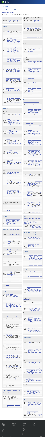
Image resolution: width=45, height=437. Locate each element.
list (9, 130)
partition (34, 72)
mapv (29, 89)
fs (30, 208)
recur (25, 222)
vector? (14, 124)
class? (34, 345)
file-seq (30, 53)
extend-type (10, 241)
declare (29, 240)
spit (28, 174)
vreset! (33, 292)
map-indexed (34, 77)
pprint (36, 181)
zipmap (18, 172)
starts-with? (8, 90)
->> (10, 223)
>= (12, 39)
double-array (31, 365)
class (31, 345)
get (9, 69)
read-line (29, 185)
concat (34, 63)
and (29, 135)
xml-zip (40, 386)
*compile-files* (31, 406)
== (7, 39)
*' (13, 37)
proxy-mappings (30, 380)
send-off (32, 318)
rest (12, 133)
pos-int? (9, 54)
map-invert (11, 193)
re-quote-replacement (16, 80)
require (34, 271)
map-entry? (15, 125)
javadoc (10, 21)
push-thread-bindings (35, 290)
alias (30, 256)
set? (17, 124)
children (37, 390)
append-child (29, 393)
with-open (29, 195)
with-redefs (18, 306)
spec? (29, 134)
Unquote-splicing (9, 340)
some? (41, 37)
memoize (13, 221)
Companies (3, 426)
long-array (35, 364)
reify (9, 243)
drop (29, 68)
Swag (23, 430)
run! (37, 92)
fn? (6, 225)
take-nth (40, 61)
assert (29, 129)
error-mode (34, 331)
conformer (30, 143)
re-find (12, 77)
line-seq (34, 53)
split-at (35, 73)
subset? (15, 165)
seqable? (30, 166)
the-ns (30, 262)
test (7, 406)
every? (16, 120)
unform (36, 125)
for (28, 62)
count (7, 69)
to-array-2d (39, 88)
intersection (9, 163)
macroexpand (15, 295)
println (37, 177)
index (14, 174)
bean (20, 172)
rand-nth (33, 84)
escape (17, 70)
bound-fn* (33, 289)
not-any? (14, 121)
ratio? (8, 52)
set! (27, 222)
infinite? (18, 54)
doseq (29, 92)
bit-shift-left (10, 42)
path (34, 390)
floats (30, 373)
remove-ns (40, 265)
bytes (32, 372)
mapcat (29, 64)
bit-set (12, 41)
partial (7, 221)
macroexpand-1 (9, 295)
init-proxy (31, 379)
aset (30, 368)
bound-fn (29, 289)
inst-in (33, 140)
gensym (15, 102)
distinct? (10, 120)
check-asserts (34, 129)
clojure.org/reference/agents (29, 313)
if (25, 221)
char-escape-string (11, 95)
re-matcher (16, 78)
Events (24, 425)
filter (33, 61)
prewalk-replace (16, 115)
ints (40, 372)
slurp (30, 174)
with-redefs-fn (9, 307)
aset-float (31, 370)
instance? (35, 37)
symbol (8, 102)
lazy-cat (37, 63)
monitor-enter (35, 222)
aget (27, 368)
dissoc (14, 190)
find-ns (33, 257)
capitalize (16, 84)
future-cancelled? (37, 287)
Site (2, 427)
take (29, 69)
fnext (37, 67)
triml (10, 88)
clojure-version (34, 411)
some (11, 121)
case (10, 299)
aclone (36, 365)
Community (33, 2)
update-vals (9, 195)
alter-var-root (31, 244)
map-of (33, 136)
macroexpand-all (16, 296)
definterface (30, 348)
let (28, 221)
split (20, 70)
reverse (7, 72)
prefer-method (10, 277)
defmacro (8, 294)
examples (32, 225)
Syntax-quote (9, 334)
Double (19, 33)
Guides (29, 2)
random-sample (36, 62)
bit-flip (9, 41)
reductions (39, 87)
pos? (11, 50)
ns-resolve (34, 261)
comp (14, 220)
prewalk (18, 114)
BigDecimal (15, 34)
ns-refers (39, 259)
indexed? (38, 165)
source (20, 20)
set (9, 150)
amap (27, 371)
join (15, 70)
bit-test (11, 43)
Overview (13, 2)
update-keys (16, 194)
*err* (31, 205)
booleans (28, 372)
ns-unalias (31, 265)
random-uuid (29, 413)
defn (8, 219)
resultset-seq (39, 53)
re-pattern (11, 78)
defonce (29, 239)
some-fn (9, 222)
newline (28, 178)
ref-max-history (35, 310)
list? (11, 124)
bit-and (9, 40)
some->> (13, 224)
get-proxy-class (32, 378)
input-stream (39, 196)
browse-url (40, 414)
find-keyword (17, 98)
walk (15, 114)
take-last (37, 68)
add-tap (33, 212)
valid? (29, 125)
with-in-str (29, 192)
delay (15, 308)
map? (19, 124)
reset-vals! (39, 284)
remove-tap (38, 212)
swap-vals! (34, 284)
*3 (30, 403)
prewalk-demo (10, 115)
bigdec (11, 48)
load (28, 276)
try (31, 222)
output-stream (30, 197)
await (29, 322)
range (32, 51)
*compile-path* (38, 406)
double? (8, 53)
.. (6, 302)
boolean (29, 349)
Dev (36, 2)
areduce (30, 371)
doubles (33, 373)
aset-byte (39, 368)
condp (7, 299)
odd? (18, 50)
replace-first (17, 71)
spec (32, 134)
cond (18, 298)
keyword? (12, 98)
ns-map (38, 258)
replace (12, 71)
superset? (19, 165)
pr (27, 177)
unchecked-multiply (11, 60)
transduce (36, 115)
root (28, 395)
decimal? (12, 52)
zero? (8, 50)
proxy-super (35, 380)
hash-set (12, 150)
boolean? (32, 161)
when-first (38, 84)
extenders (19, 246)
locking (11, 304)
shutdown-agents (31, 328)
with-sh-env (31, 416)
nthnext (29, 84)
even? (15, 50)
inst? (39, 161)
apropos (14, 20)
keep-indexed (33, 57)
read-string (29, 194)
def (29, 133)
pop (14, 133)
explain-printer (31, 144)
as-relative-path (35, 207)
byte (8, 47)
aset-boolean (33, 368)
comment (11, 309)
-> (10, 302)
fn (6, 219)
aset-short (28, 369)
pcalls (32, 294)
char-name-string (15, 94)
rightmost (29, 389)
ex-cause (32, 355)
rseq (9, 144)
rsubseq (13, 166)
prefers (15, 277)
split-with (40, 73)
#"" (8, 77)
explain (39, 125)
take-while (32, 69)
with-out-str (32, 183)
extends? (13, 245)
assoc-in (11, 143)
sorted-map (9, 175)
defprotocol (10, 236)
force (31, 410)
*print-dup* (35, 403)
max (8, 37)
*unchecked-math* (10, 58)
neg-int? (18, 53)
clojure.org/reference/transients (34, 25)
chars (37, 372)
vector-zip (36, 386)
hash (33, 410)
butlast (36, 69)
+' (11, 37)
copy (30, 206)
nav (18, 287)
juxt (10, 221)
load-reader (36, 276)
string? (7, 89)
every (36, 136)
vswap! (36, 292)
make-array (29, 362)
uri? (29, 162)
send (29, 318)
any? (32, 167)
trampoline (14, 223)
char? (11, 94)
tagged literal (9, 370)
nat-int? (15, 53)
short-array (36, 363)
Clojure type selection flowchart (32, 375)
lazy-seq (30, 48)
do (27, 221)
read (39, 185)
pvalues (35, 294)
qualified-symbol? (36, 156)
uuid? (31, 162)
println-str (33, 184)
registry (34, 133)
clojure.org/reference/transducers (31, 102)
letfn (31, 221)
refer (41, 256)
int (13, 47)
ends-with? (14, 90)
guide (32, 123)
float (17, 47)
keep (29, 57)
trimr (13, 88)
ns (34, 255)
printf (34, 177)
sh (37, 415)
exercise (32, 131)
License (3, 430)
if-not (12, 298)
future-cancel (30, 287)
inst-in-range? (36, 141)
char (8, 94)
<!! (20, 344)
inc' (16, 37)
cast (29, 351)
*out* (28, 205)
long (15, 47)
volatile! (29, 292)
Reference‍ (18, 2)
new (28, 343)
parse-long (17, 74)
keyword (8, 98)
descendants (14, 280)
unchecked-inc (16, 59)
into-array (34, 88)
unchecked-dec (10, 59)
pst (8, 21)
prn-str (40, 183)
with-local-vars (9, 305)
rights (31, 390)
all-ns (30, 257)
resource (38, 206)
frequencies (9, 173)
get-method (9, 274)
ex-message (37, 355)
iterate (38, 48)
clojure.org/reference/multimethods (10, 269)
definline (14, 219)
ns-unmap (35, 265)
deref (16, 333)
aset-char (33, 369)
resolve (30, 261)
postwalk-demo (14, 116)
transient (29, 27)
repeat (29, 51)
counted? (13, 123)
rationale (28, 123)
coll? (9, 124)
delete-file (33, 206)
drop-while (32, 68)
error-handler (31, 330)
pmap (31, 77)
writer (31, 196)
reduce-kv (9, 145)
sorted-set (9, 152)
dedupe (31, 62)
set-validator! (31, 246)
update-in (16, 144)
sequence (33, 47)
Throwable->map (37, 353)
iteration (33, 49)
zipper (28, 386)
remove (36, 61)
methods (13, 274)
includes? (18, 90)
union (15, 162)
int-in (29, 140)
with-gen (35, 134)
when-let (17, 297)
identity (18, 219)
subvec (16, 143)
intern (33, 240)
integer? (17, 51)
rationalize (9, 49)
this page (41, 436)
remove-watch (35, 327)
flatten (38, 71)
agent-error (30, 317)
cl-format (40, 181)
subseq (10, 166)
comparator (34, 343)
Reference (13, 425)
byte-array (31, 363)
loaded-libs (30, 273)
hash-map (10, 172)
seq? (8, 125)
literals (17, 95)
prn (29, 177)
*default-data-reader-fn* (35, 211)
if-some (17, 299)
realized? (30, 94)
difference (18, 162)
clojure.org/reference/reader (9, 316)
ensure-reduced (36, 112)
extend (8, 246)
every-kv (39, 136)
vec (30, 88)
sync (29, 304)
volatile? (29, 293)
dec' (18, 37)
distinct (30, 61)
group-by (14, 173)
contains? (12, 160)
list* (11, 130)
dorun (32, 92)
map (28, 77)
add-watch (30, 327)
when (10, 297)
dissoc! (36, 28)
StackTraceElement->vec (35, 354)
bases (37, 345)
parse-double (12, 74)
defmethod (10, 272)
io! (34, 304)
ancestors (9, 280)
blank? (19, 89)
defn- (10, 219)
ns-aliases (34, 258)
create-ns (40, 255)
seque (33, 78)
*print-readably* (33, 405)
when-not (13, 297)
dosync (32, 304)
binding (8, 304)
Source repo (12, 12)
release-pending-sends (36, 333)
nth (10, 131)
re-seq (15, 77)
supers (39, 345)
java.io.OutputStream (31, 201)
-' (12, 37)
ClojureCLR (34, 427)
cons (7, 133)
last (35, 82)
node (30, 395)
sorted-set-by (14, 152)
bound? (38, 244)
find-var (40, 240)
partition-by (30, 73)
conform (33, 125)
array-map (14, 172)
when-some (13, 299)
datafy (15, 287)
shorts (34, 372)
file (28, 206)
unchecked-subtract (14, 61)
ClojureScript (35, 426)
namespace (39, 261)
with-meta (11, 404)
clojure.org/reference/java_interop (31, 339)
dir (17, 20)
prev (30, 394)
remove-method (10, 275)
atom (28, 283)
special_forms (6, 392)
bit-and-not (16, 42)
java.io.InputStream (31, 202)
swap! (30, 283)
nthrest (31, 67)
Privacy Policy (3, 431)
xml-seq (36, 54)
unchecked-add (18, 58)
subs (11, 69)
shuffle (39, 74)
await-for (33, 322)
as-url (30, 207)
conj (20, 113)
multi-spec (34, 142)
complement (17, 220)
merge (18, 190)
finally (36, 352)
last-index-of (16, 72)
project (28, 21)
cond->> (7, 224)
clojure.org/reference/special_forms (32, 218)
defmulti (10, 271)
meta (8, 404)
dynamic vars (12, 330)
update (12, 144)
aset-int (37, 369)
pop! (30, 28)
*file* (28, 407)
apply (29, 90)
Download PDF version (5, 12)
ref (29, 301)
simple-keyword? (37, 157)
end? (36, 395)
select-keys (14, 191)
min (9, 37)
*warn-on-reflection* (34, 407)
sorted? (9, 123)
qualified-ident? (31, 155)
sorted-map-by (14, 175)
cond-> (20, 223)
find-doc (11, 20)
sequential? (10, 122)
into (18, 113)
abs (11, 38)
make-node (29, 391)
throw (29, 222)
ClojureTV (24, 428)
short (11, 47)
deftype (10, 262)
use (36, 271)
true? (28, 37)
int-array (31, 364)
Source (34, 425)
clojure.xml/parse (31, 402)
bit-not (19, 40)
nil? (38, 37)
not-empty (15, 113)
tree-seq (33, 54)
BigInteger (17, 44)
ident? (40, 154)
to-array (39, 365)
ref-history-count (32, 309)
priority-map (9, 181)
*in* (39, 204)
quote (7, 320)
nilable (30, 142)
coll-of (30, 136)
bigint (14, 48)
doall (35, 92)
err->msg (29, 358)
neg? (13, 50)
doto (9, 302)
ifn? (8, 225)
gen (29, 131)
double (8, 48)
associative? (15, 122)
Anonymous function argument (12, 357)
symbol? (11, 102)
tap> (31, 212)
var (16, 350)
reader (28, 196)
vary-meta (15, 404)
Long (8, 31)
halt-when (30, 111)
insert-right (37, 392)
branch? (33, 395)
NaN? (15, 54)
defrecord (10, 251)
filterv (8, 139)
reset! (33, 283)
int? (12, 53)
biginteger (15, 49)
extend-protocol (13, 246)
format (28, 183)
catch (33, 352)
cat (29, 110)
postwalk (9, 116)
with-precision (10, 57)
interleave (36, 64)
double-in (37, 140)
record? (11, 125)
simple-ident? (31, 157)
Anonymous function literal (12, 355)
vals (10, 189)
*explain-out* (38, 144)
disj (10, 161)
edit (36, 391)
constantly (8, 220)
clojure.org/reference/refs (28, 299)
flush (28, 204)
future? (28, 288)
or (30, 135)
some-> (10, 224)
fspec (38, 142)
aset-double (35, 370)
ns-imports (31, 260)
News (40, 2)
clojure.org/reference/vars (29, 234)
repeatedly (34, 48)
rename (37, 22)
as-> (17, 223)
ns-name (30, 258)
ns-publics (34, 259)
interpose (39, 109)
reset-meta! (11, 405)
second (32, 82)
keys (8, 189)
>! (6, 345)
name (35, 410)
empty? (13, 120)
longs (27, 373)
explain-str (36, 126)
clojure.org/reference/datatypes (12, 249)
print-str (29, 184)
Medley (17, 195)
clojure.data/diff (31, 36)
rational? (13, 51)
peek (12, 131)
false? (31, 37)
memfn (12, 220)
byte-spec (29, 203)
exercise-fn (36, 131)
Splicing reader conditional (12, 366)
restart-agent (37, 318)
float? (15, 52)
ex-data (31, 353)
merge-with (9, 191)
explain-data (31, 126)
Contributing (3, 425)
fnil (16, 221)
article (7, 285)
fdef (31, 133)
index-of (11, 72)
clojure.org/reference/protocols (13, 234)
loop (39, 221)
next (35, 67)
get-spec (38, 133)
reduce (35, 87)
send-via (30, 319)
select (14, 163)
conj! (28, 28)
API (21, 2)
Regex (4, 77)
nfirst (32, 83)
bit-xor (15, 40)
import (34, 256)
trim (15, 87)
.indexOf (15, 131)
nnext (40, 67)
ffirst (29, 83)
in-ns (36, 255)
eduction (30, 116)
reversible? (17, 123)
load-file (32, 276)
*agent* (29, 333)
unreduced (30, 113)
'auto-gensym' (9, 335)
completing (30, 112)
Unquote (7, 339)
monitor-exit (26, 223)
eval (28, 410)
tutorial (31, 255)
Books (24, 429)
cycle (32, 64)
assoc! (33, 28)
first (8, 131)
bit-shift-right (18, 41)
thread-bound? (31, 245)
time (14, 304)
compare (14, 39)
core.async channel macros (11, 344)
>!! (18, 344)
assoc (8, 143)
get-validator (37, 246)
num (17, 48)
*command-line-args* (31, 412)
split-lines (8, 71)
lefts (28, 390)
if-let (15, 298)
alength (40, 370)
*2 (29, 403)
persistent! (33, 27)
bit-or (12, 40)
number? (8, 51)
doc (8, 20)
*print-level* (34, 404)
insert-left (32, 392)
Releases (24, 2)
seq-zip (31, 386)
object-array (34, 362)
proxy (28, 378)
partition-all (39, 72)
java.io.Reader (30, 191)
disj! (39, 28)
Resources (3, 424)
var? (35, 244)
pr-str (37, 183)
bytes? (36, 161)
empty (11, 113)
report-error (34, 358)
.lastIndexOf (9, 132)
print (31, 177)
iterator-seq (35, 344)
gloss (40, 202)
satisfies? (9, 245)
